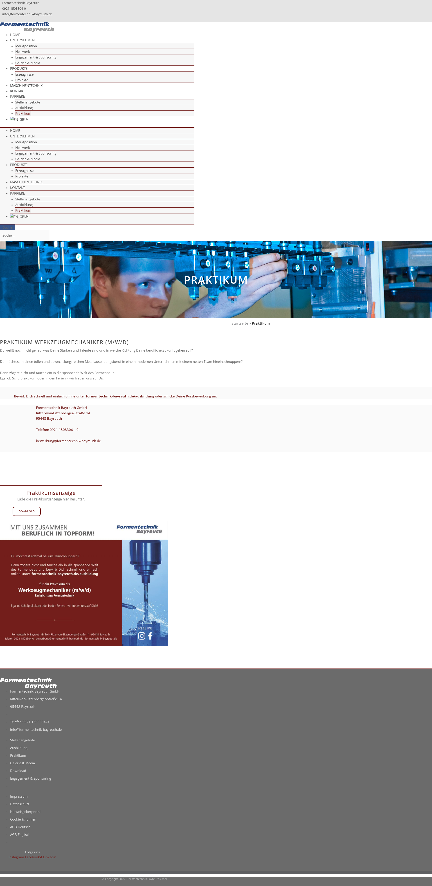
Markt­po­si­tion (26, 46)
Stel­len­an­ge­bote (27, 102)
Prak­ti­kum (23, 210)
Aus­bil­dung (24, 107)
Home (15, 130)
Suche (7, 227)
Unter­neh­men (22, 40)
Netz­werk (22, 51)
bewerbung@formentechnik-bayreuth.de (68, 441)
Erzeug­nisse (24, 74)
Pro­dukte (18, 68)
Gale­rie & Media (27, 63)
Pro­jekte (21, 176)
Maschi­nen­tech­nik (26, 85)
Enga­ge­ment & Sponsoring (35, 57)
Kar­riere (17, 96)
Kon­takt (17, 187)
